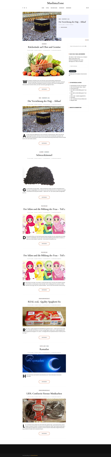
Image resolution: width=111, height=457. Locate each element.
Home (43, 7)
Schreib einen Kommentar (56, 50)
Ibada (40, 97)
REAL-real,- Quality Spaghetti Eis (44, 301)
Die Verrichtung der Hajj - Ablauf (78, 87)
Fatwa (47, 7)
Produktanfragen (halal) (44, 298)
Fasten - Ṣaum (43, 346)
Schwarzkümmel (65, 22)
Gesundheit (61, 7)
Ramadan (44, 349)
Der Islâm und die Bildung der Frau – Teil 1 (44, 255)
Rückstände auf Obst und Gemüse (44, 47)
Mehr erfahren (64, 27)
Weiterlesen (44, 89)
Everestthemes (34, 455)
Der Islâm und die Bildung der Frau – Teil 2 (44, 209)
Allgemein (61, 18)
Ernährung (68, 7)
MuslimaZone (55, 3)
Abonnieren (72, 71)
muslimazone (47, 50)
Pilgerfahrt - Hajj (46, 97)
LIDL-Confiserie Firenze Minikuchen (44, 393)
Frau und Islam (54, 7)
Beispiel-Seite (74, 100)
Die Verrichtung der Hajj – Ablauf (44, 101)
